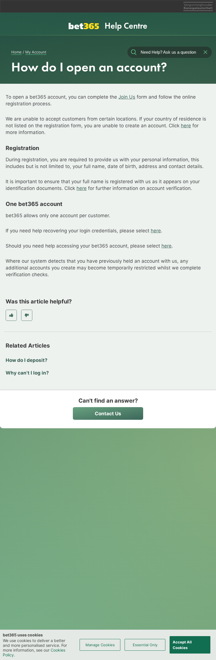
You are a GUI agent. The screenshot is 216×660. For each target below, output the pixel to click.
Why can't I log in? (27, 373)
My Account (35, 52)
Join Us (126, 97)
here (186, 125)
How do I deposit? (27, 360)
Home (16, 52)
